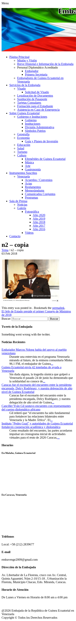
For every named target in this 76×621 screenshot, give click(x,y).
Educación (23, 144)
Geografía (23, 134)
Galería (21, 208)
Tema (5, 250)
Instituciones (32, 123)
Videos (29, 232)
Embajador (31, 71)
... (52, 363)
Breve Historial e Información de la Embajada (45, 64)
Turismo (22, 151)
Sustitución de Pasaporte (32, 99)
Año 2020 (39, 215)
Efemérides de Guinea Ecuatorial (45, 159)
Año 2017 (39, 225)
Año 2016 (39, 229)
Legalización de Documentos (35, 95)
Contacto (14, 236)
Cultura (21, 155)
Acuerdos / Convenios (38, 180)
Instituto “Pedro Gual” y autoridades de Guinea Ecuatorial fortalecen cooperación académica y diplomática (37, 425)
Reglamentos (33, 187)
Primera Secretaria (36, 74)
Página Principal (19, 57)
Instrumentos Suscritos (23, 173)
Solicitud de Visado (37, 92)
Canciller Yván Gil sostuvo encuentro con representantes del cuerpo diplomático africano (36, 407)
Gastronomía (33, 169)
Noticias (22, 204)
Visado (21, 88)
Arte (27, 166)
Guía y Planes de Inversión (41, 141)
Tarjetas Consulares (29, 102)
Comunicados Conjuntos (40, 194)
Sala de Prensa (18, 201)
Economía (23, 137)
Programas (31, 197)
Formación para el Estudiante (35, 106)
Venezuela (23, 176)
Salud (20, 148)
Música (29, 162)
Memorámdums (34, 190)
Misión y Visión (27, 60)
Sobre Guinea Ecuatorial (24, 113)
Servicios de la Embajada (24, 85)
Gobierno (31, 120)
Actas (28, 183)
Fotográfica (32, 211)
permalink (58, 308)
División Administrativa (39, 127)
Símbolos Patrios (35, 130)
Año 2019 (39, 218)
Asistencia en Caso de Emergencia (38, 109)
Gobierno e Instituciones (32, 116)
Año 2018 (39, 222)
